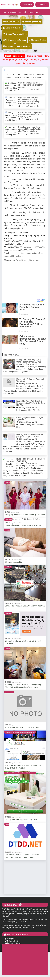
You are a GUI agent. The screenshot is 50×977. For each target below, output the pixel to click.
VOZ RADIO (8, 566)
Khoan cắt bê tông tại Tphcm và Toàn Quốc (30, 380)
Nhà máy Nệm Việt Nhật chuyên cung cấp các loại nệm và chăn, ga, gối (20, 732)
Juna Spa (8, 482)
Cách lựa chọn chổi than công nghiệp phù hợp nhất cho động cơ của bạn (29, 129)
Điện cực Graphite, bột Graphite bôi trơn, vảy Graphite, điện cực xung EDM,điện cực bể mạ (28, 100)
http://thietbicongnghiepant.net (25, 260)
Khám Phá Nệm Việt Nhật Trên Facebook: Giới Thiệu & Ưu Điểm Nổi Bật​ (30, 403)
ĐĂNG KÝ (43, 4)
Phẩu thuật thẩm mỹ (32, 21)
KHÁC (7, 824)
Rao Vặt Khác (24, 46)
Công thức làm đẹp (13, 28)
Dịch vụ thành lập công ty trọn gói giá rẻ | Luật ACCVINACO (29, 435)
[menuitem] (42, 4)
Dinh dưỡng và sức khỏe (16, 34)
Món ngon (8, 46)
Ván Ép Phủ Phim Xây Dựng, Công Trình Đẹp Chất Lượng (28, 360)
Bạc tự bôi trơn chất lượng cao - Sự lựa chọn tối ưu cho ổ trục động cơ (30, 114)
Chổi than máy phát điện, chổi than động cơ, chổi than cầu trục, (30, 84)
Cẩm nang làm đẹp (38, 40)
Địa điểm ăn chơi (12, 21)
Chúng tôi (10, 939)
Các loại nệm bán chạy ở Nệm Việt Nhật (29, 418)
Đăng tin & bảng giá (14, 943)
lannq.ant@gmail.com (13, 256)
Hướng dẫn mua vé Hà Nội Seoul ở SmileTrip (30, 459)
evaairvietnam (9, 519)
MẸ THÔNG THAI (10, 692)
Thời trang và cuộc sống (15, 40)
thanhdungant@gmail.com (33, 253)
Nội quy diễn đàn (13, 941)
